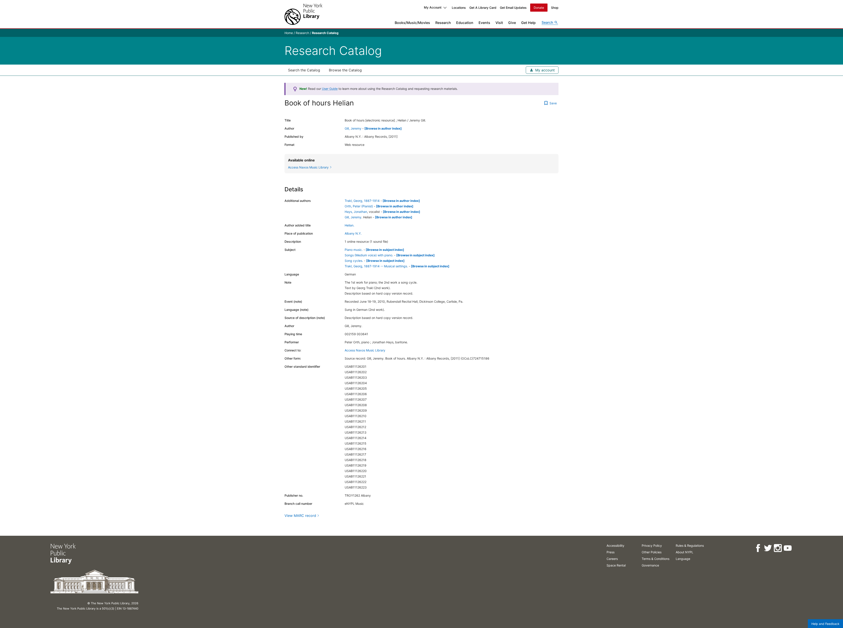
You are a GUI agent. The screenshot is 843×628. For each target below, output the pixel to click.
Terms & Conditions (655, 559)
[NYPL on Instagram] (777, 548)
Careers (612, 559)
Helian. (349, 225)
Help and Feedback (825, 624)
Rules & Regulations (690, 545)
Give (512, 22)
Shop (554, 7)
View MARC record (300, 515)
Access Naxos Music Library (365, 350)
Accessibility (615, 545)
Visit (499, 22)
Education (464, 22)
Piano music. (354, 250)
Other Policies (651, 552)
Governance (650, 565)
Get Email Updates (513, 7)
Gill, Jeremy (353, 128)
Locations (459, 7)
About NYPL (684, 552)
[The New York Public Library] (303, 14)
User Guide (330, 88)
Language (683, 559)
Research (443, 22)
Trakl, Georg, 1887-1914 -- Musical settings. (376, 266)
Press (610, 552)
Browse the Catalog (345, 70)
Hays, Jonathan (356, 212)
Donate (539, 7)
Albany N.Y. (353, 233)
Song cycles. (354, 260)
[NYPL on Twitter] (768, 548)
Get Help (528, 22)
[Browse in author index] (383, 128)
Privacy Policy (652, 545)
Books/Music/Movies (412, 22)
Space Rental (616, 565)
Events (484, 22)
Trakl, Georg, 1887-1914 (362, 201)
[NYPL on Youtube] (787, 548)
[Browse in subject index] (385, 250)
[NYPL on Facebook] (758, 548)
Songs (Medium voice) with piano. (369, 255)
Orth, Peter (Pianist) (359, 206)
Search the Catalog (304, 70)
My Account (432, 7)
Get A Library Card (482, 7)
